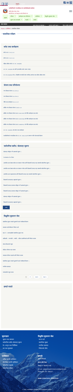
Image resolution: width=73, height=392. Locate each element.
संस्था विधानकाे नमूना (8, 244)
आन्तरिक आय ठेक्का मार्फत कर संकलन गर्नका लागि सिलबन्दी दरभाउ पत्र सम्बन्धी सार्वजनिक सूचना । (27, 163)
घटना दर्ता (42, 339)
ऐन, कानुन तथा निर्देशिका (10, 345)
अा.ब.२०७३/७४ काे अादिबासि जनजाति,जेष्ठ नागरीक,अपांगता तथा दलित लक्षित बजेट (24, 75)
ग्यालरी (26, 20)
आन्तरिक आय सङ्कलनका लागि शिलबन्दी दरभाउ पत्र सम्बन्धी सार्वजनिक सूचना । (23, 174)
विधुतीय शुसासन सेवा (49, 16)
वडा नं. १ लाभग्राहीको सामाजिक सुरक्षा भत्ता (13, 233)
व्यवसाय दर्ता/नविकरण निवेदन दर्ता (11, 227)
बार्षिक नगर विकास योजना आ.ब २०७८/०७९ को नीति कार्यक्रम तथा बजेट (21, 113)
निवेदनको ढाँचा (43, 348)
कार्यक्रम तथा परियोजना (23, 16)
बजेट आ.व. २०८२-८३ (9, 58)
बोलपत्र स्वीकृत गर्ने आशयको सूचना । (13, 151)
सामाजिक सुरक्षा (43, 342)
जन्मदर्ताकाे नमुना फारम (8, 272)
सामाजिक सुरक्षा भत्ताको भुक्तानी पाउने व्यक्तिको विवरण (15, 221)
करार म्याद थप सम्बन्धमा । (36, 25)
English (23, 4)
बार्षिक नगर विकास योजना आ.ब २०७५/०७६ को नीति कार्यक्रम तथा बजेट (21, 119)
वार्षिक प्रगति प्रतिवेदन (9, 359)
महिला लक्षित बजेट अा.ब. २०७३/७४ (13, 63)
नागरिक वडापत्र (7, 266)
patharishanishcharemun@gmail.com (54, 369)
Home (3, 28)
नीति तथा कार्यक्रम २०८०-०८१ (11, 102)
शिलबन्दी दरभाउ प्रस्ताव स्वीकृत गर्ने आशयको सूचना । (16, 185)
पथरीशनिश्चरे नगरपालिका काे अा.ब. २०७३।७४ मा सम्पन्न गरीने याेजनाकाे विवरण (23, 135)
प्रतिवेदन (37, 16)
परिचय (11, 16)
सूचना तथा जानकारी (14, 20)
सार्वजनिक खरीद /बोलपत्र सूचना (12, 342)
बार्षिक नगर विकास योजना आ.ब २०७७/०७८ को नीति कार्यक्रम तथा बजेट (21, 124)
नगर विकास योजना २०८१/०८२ (11, 96)
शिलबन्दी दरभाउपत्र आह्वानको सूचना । (13, 179)
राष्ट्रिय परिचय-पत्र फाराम (9, 249)
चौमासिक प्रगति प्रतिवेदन (10, 362)
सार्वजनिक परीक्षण (8, 368)
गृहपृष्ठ (5, 17)
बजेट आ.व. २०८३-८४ (9, 52)
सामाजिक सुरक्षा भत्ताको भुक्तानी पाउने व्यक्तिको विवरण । (16, 261)
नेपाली (17, 4)
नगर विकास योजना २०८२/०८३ (11, 91)
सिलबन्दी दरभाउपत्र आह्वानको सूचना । (13, 202)
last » (45, 277)
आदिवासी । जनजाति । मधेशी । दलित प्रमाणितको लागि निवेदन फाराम (19, 238)
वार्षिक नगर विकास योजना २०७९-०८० (13, 107)
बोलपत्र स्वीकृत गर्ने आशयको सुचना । (13, 196)
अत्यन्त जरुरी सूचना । (51, 25)
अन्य (6, 207)
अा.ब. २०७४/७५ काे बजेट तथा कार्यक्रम (14, 130)
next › (37, 277)
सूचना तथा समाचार (8, 339)
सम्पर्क (34, 20)
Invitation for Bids (9, 157)
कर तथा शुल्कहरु (8, 348)
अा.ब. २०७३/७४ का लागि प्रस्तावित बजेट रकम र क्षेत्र (17, 69)
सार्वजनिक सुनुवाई (8, 365)
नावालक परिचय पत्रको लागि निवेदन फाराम (13, 255)
